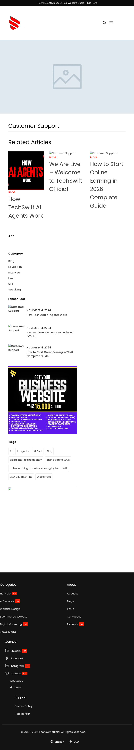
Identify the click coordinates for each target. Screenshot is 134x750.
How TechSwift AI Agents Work (25, 207)
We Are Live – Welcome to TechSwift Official (51, 334)
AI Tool (37, 451)
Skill (10, 284)
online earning (19, 468)
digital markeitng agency (26, 460)
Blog (11, 192)
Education (15, 267)
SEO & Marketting (21, 477)
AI (11, 451)
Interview (14, 272)
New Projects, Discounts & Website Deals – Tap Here (67, 3)
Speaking (14, 289)
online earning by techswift (50, 468)
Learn (12, 278)
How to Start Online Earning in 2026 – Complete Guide (51, 354)
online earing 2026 (58, 460)
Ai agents (23, 451)
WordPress (44, 477)
